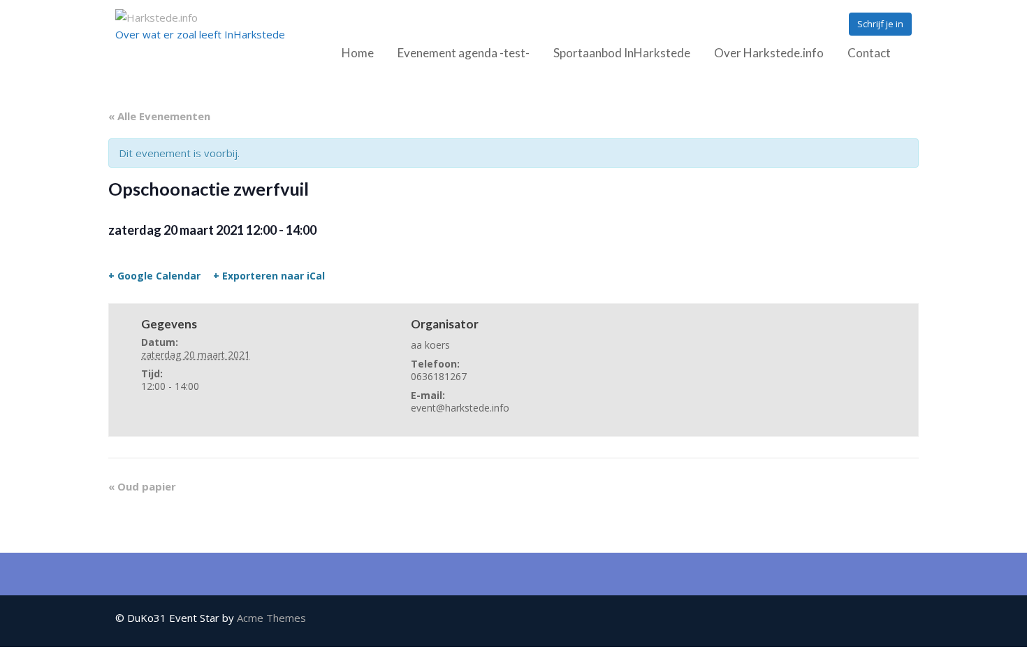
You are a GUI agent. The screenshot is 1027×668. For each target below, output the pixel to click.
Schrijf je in (880, 23)
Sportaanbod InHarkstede (621, 52)
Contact (869, 52)
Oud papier (142, 486)
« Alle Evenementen (159, 116)
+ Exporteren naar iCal (269, 276)
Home (358, 52)
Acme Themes (271, 618)
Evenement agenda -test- (464, 52)
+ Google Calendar (154, 276)
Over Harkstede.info (769, 52)
